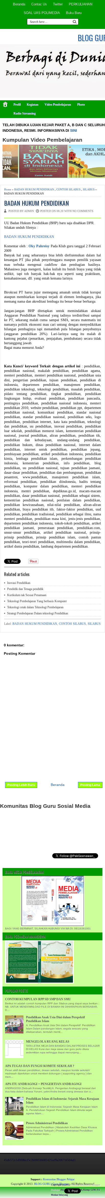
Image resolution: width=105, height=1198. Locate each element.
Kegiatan (32, 104)
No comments (82, 210)
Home (7, 189)
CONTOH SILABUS (68, 189)
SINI (73, 130)
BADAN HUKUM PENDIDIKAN (34, 189)
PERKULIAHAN (80, 4)
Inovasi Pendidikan (18, 583)
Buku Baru (74, 13)
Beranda (19, 4)
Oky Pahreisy (39, 246)
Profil (17, 104)
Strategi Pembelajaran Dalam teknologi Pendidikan (37, 613)
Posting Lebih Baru (21, 785)
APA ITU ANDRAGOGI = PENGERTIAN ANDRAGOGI (43, 1084)
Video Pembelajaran (58, 104)
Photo (81, 104)
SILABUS (89, 189)
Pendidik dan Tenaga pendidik (25, 589)
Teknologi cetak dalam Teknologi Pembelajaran (35, 607)
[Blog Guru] (37, 1185)
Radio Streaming (25, 113)
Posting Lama (90, 785)
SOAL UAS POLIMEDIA (42, 13)
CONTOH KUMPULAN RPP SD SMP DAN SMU (38, 999)
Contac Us (39, 4)
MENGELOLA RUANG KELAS (47, 1041)
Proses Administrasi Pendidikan (47, 1123)
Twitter (58, 4)
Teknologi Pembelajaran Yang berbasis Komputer (37, 601)
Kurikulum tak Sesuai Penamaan (26, 595)
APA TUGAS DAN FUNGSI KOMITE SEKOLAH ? (39, 1066)
